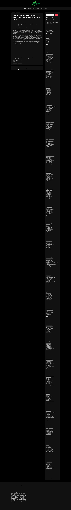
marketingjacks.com (49, 143)
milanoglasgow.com (49, 128)
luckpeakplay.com (49, 300)
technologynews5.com (49, 446)
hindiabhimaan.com (49, 146)
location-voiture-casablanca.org (51, 264)
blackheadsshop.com (49, 263)
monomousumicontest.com (50, 240)
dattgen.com (48, 404)
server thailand (19, 500)
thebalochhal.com (49, 325)
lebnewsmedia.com (49, 361)
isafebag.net (48, 79)
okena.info (47, 370)
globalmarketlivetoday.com (50, 417)
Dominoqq (29, 8)
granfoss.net (48, 132)
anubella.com (48, 466)
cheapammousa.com (49, 384)
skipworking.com (48, 89)
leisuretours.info (48, 213)
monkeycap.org (48, 74)
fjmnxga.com (48, 111)
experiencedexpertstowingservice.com (52, 262)
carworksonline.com (49, 63)
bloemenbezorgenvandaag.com (51, 106)
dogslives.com (48, 226)
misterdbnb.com (48, 275)
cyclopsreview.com (49, 403)
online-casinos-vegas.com (50, 141)
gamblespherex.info (49, 243)
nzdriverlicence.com (49, 438)
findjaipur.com (48, 335)
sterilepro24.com (48, 259)
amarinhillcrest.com (49, 76)
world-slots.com (48, 173)
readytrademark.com (49, 455)
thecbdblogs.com (48, 148)
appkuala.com (48, 103)
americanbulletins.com (49, 396)
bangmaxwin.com (49, 113)
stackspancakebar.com (49, 126)
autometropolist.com (49, 400)
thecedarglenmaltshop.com (50, 156)
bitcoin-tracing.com (49, 469)
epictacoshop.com (49, 115)
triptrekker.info (48, 246)
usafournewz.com (49, 324)
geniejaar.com (48, 183)
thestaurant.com (48, 280)
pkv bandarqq (48, 42)
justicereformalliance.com (50, 348)
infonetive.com (48, 114)
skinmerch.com (48, 342)
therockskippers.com (49, 131)
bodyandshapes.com (49, 470)
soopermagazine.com (49, 453)
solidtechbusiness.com (49, 260)
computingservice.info (49, 216)
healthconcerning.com (49, 200)
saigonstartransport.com (49, 112)
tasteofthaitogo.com (49, 108)
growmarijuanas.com (49, 207)
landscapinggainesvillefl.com (50, 431)
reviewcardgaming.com (49, 261)
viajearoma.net (48, 381)
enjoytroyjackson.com (49, 409)
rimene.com (48, 121)
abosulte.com (48, 464)
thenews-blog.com (49, 448)
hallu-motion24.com (49, 130)
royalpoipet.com (48, 279)
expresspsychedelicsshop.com (50, 412)
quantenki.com (48, 252)
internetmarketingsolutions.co (50, 223)
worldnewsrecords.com (49, 258)
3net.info (47, 368)
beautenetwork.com (49, 468)
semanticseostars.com (49, 205)
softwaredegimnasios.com (50, 452)
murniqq (15, 498)
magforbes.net (48, 73)
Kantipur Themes (39, 508)
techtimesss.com (48, 64)
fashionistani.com (48, 413)
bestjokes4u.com (48, 181)
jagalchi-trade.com (49, 345)
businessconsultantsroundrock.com (51, 471)
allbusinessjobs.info (49, 161)
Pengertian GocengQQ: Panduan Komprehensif (51, 28)
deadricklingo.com (49, 241)
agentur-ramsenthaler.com (50, 244)
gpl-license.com (48, 418)
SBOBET (42, 8)
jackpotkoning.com (49, 296)
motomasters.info (49, 248)
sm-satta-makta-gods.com (50, 451)
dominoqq (47, 41)
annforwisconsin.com (49, 334)
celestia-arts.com (49, 53)
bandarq (24, 494)
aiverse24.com (48, 465)
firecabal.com (48, 415)
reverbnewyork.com (49, 341)
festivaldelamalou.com (49, 56)
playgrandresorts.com (49, 310)
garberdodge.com (49, 58)
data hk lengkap (48, 36)
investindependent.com (49, 429)
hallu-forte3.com (48, 129)
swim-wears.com (48, 59)
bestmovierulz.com (49, 344)
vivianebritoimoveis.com (49, 72)
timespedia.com (48, 92)
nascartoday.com (48, 436)
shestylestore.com (49, 313)
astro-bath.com (48, 377)
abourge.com (48, 393)
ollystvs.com (48, 224)
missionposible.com (49, 140)
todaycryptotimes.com (49, 449)
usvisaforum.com (48, 343)
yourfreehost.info (48, 353)
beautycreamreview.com (50, 401)
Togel (46, 8)
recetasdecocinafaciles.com (50, 386)
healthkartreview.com (49, 421)
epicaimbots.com (48, 410)
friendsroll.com (48, 364)
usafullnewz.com (48, 318)
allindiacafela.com (49, 133)
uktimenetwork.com (49, 319)
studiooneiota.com (49, 233)
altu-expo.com (48, 379)
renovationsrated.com (49, 456)
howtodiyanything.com (49, 427)
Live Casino (38, 8)
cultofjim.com (48, 336)
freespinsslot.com (48, 195)
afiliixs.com (48, 394)
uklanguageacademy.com (50, 159)
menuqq (12, 498)
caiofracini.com (48, 217)
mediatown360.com (49, 138)
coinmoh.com (48, 402)
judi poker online (48, 39)
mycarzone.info (48, 249)
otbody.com (48, 86)
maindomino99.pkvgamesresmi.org (16, 503)
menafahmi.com (48, 434)
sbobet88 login (22, 487)
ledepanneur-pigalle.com (50, 122)
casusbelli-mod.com (49, 359)
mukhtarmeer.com (49, 435)
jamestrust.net (48, 87)
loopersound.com (48, 346)
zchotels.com (48, 444)
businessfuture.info (49, 166)
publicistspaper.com (49, 462)
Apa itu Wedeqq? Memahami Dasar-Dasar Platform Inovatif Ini (51, 31)
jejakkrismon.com (48, 93)
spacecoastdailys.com (49, 454)
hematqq (18, 498)
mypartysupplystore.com (50, 333)
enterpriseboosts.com (49, 81)
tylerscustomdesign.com (50, 62)
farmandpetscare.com (49, 215)
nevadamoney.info (49, 120)
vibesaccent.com (48, 327)
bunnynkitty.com (48, 109)
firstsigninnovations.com (49, 57)
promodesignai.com (49, 461)
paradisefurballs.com (49, 196)
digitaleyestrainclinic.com (50, 139)
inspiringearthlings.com (49, 428)
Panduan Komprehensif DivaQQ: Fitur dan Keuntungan (52, 20)
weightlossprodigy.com (49, 189)
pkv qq (12, 485)
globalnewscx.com (49, 225)
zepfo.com (47, 445)
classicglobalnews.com (49, 472)
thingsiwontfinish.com (49, 314)
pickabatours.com (49, 163)
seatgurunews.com (49, 367)
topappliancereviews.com (50, 144)
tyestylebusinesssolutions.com (50, 278)
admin (14, 12)
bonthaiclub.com (48, 358)
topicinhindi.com (48, 158)
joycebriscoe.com (48, 331)
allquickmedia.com (49, 96)
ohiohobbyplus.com (49, 350)
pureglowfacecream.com (50, 98)
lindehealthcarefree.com (50, 160)
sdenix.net (47, 75)
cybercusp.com (48, 473)
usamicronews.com (49, 301)
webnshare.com (48, 208)
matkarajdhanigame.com (50, 171)
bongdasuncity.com (49, 193)
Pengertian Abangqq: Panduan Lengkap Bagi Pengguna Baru (52, 23)
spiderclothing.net (49, 365)
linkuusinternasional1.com (50, 363)
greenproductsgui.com (49, 199)
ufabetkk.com (48, 95)
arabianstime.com (49, 398)
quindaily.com (48, 463)
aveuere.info (48, 197)
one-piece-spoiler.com (49, 232)
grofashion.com (48, 302)
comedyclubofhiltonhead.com (50, 266)
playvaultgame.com (49, 309)
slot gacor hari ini (17, 487)
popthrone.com (48, 172)
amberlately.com (48, 330)
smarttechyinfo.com (49, 190)
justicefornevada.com (49, 212)
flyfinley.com (48, 177)
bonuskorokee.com (49, 285)
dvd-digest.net (48, 123)
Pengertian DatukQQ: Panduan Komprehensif (50, 26)
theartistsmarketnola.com (50, 124)
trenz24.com (48, 88)
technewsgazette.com (49, 97)
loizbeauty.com (48, 90)
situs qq (47, 38)
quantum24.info (48, 251)
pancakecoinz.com (49, 176)
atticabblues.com (48, 399)
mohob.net (48, 188)
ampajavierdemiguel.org (49, 328)
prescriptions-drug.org (49, 69)
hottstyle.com (48, 426)
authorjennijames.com (49, 380)
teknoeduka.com (48, 447)
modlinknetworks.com (49, 297)
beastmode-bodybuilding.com (50, 164)
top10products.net (49, 162)
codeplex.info (48, 369)
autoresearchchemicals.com (50, 149)
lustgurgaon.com (48, 182)
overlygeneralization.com (50, 209)
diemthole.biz (48, 94)
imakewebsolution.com (49, 174)
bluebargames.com (49, 55)
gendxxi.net (48, 247)
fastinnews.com (48, 293)
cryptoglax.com (48, 349)
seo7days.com (48, 104)
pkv (46, 40)
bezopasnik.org (48, 110)
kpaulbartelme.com (49, 265)
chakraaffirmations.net (49, 180)
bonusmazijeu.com (49, 283)
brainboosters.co (48, 329)
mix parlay (12, 497)
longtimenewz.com (49, 298)
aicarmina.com (48, 332)
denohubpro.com (48, 230)
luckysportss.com (48, 299)
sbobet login (16, 497)
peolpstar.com (48, 61)
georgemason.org (48, 157)
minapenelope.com (49, 347)
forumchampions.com (49, 54)
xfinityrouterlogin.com (49, 142)
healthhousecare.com (49, 420)
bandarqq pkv (19, 485)
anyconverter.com (49, 91)
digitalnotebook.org (49, 191)
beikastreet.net (48, 47)
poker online (21, 499)
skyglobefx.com (48, 242)
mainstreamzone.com (49, 206)
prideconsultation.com (49, 178)
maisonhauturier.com (49, 432)
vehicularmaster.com (49, 326)
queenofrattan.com (49, 228)
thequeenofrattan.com (49, 229)
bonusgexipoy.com (49, 286)
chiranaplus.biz (48, 125)
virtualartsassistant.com (49, 267)
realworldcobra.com (49, 235)
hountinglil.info (48, 179)
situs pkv (13, 486)
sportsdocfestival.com (49, 312)
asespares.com (48, 397)
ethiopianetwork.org (49, 210)
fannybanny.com (48, 294)
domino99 (15, 485)
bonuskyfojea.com (49, 284)
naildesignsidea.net (49, 387)
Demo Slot (33, 8)
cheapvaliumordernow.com (50, 269)
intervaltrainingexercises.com (50, 277)
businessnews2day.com (49, 257)
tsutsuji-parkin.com (49, 382)
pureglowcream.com (49, 105)
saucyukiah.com (48, 46)
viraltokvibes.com (48, 71)
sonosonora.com (48, 362)
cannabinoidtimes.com (49, 198)
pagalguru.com (48, 439)
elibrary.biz (47, 375)
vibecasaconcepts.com (49, 250)
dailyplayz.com (48, 291)
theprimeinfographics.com (50, 268)
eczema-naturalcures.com (50, 376)
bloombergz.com (48, 80)
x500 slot (12, 487)
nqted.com (48, 437)
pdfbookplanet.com (49, 227)
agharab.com (48, 383)
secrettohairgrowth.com (49, 107)
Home (25, 8)
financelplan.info (48, 165)
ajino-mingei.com (48, 352)
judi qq (47, 37)
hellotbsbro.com (48, 214)
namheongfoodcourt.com (50, 127)
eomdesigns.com (48, 245)
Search (48, 13)
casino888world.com (49, 274)
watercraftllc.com (49, 392)
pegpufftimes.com (49, 52)
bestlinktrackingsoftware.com (50, 281)
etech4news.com (48, 411)
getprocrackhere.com (49, 292)
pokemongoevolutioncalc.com (50, 303)
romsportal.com (48, 311)
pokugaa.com (48, 308)
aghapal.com (48, 378)
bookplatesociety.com (49, 360)
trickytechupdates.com (49, 145)
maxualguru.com (48, 192)
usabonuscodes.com (49, 450)
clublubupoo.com (48, 282)
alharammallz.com (49, 395)
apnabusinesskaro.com (49, 150)
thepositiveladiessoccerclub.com (51, 385)
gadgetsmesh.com (49, 211)
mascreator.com (48, 433)
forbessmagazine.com (49, 416)
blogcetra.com (48, 222)
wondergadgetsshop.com (50, 366)
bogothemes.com (49, 351)
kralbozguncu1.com (49, 430)
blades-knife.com (48, 231)
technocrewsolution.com (50, 70)
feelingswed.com (48, 414)
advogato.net (48, 78)
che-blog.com (48, 175)
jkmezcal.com (48, 276)
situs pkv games (23, 486)
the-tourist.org (48, 77)
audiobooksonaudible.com (50, 467)
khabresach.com (48, 147)
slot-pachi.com (48, 194)
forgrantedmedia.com (49, 60)
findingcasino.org (48, 234)
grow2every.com (48, 419)
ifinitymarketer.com (49, 295)
